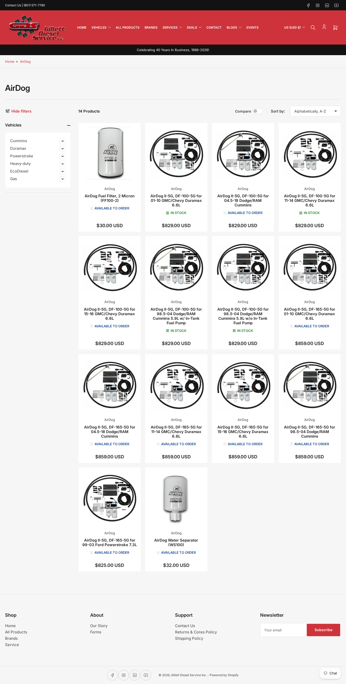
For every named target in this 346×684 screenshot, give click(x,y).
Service (12, 644)
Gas (13, 178)
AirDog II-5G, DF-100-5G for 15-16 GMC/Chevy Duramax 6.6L (109, 314)
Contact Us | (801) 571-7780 (25, 5)
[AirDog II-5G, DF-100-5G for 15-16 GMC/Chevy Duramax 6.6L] (109, 267)
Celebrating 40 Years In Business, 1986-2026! (173, 50)
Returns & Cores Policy (196, 632)
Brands (151, 27)
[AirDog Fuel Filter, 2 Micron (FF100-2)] (109, 154)
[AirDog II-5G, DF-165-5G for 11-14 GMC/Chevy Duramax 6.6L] (176, 385)
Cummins (18, 140)
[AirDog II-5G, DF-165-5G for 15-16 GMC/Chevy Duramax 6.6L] (243, 385)
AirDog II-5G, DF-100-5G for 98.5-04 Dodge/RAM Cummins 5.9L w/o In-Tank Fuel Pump (243, 316)
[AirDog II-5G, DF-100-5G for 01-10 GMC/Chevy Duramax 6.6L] (176, 154)
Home (81, 27)
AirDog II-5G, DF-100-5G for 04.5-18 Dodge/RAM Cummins (243, 200)
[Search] (313, 27)
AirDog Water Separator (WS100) (176, 542)
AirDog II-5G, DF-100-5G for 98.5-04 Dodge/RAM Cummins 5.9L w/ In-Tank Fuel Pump (176, 316)
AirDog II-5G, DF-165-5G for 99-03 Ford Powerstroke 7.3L (109, 542)
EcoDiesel (19, 171)
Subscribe (323, 630)
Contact (214, 27)
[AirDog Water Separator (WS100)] (176, 498)
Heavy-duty (20, 163)
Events (252, 27)
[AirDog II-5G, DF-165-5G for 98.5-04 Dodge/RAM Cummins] (309, 385)
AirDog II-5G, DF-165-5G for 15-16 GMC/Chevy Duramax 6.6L (242, 432)
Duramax (18, 148)
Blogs (232, 27)
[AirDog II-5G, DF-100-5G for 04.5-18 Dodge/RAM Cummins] (243, 154)
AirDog (25, 61)
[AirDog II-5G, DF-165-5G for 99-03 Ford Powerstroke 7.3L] (109, 498)
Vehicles (98, 27)
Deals (192, 27)
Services (170, 27)
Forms (95, 632)
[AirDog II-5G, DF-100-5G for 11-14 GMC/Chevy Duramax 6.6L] (309, 154)
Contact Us (185, 625)
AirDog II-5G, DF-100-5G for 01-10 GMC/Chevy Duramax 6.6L (176, 200)
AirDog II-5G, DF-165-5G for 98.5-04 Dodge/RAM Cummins (309, 432)
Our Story (98, 625)
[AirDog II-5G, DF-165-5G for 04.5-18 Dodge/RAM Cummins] (109, 385)
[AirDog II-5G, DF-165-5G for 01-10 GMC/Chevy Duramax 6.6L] (309, 267)
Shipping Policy (189, 638)
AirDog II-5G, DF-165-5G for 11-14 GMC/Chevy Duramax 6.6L (176, 432)
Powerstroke (21, 156)
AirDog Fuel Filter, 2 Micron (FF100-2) (109, 198)
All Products (128, 27)
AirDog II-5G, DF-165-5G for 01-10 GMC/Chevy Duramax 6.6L (309, 314)
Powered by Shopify (224, 675)
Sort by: (278, 111)
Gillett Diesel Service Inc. (189, 675)
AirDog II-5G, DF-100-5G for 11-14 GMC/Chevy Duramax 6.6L (309, 200)
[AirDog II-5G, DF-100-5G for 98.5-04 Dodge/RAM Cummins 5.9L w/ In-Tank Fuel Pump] (176, 267)
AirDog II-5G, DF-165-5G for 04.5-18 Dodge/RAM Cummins (109, 432)
